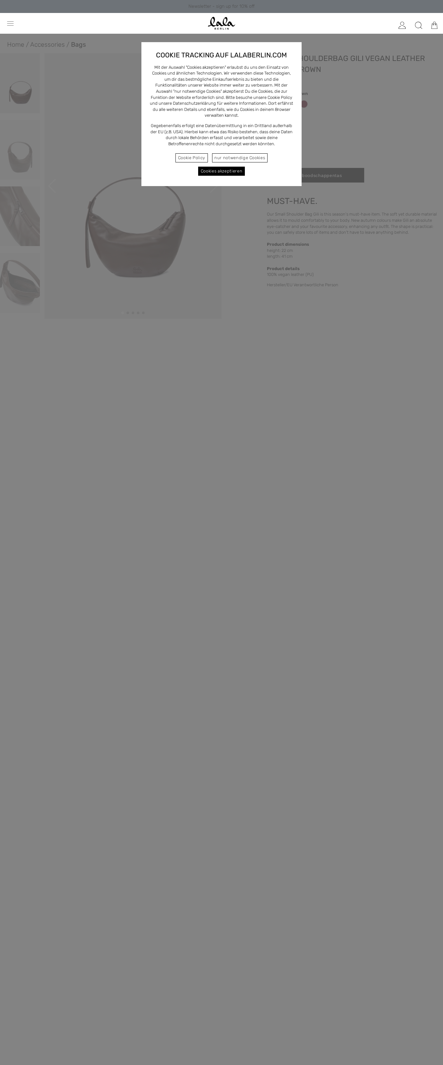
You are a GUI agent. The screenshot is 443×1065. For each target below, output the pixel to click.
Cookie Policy (191, 157)
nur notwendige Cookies (239, 157)
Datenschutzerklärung (194, 103)
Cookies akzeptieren (221, 171)
